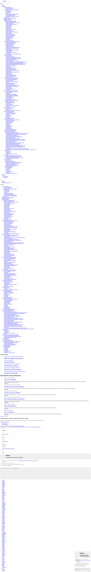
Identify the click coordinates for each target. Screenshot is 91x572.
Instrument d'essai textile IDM (8, 343)
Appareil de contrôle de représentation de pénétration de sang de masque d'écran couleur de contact (21, 149)
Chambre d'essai (8, 10)
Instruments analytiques (7, 7)
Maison (3, 5)
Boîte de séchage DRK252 (9, 412)
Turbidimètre (8, 117)
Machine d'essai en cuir (9, 160)
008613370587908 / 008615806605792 (8, 448)
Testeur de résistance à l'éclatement (11, 24)
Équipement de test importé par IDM (9, 161)
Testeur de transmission (9, 108)
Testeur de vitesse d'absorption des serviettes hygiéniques (14, 157)
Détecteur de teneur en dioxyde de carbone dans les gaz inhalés (13, 326)
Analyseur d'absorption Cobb (8, 216)
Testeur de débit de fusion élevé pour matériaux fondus (14, 136)
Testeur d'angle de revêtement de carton (10, 211)
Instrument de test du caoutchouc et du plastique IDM (14, 162)
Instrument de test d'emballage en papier (10, 20)
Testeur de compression (9, 23)
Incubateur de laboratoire (4, 426)
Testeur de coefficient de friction (11, 29)
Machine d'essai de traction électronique (12, 81)
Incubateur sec (10, 426)
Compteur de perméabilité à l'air (11, 34)
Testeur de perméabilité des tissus (11, 59)
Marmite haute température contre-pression (12, 48)
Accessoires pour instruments (8, 297)
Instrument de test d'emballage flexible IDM (12, 163)
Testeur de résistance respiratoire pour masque (11, 315)
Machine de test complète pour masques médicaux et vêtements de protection (17, 133)
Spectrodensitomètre (9, 125)
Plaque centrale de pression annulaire (11, 153)
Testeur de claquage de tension (8, 286)
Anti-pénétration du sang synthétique (9, 314)
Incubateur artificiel (37, 426)
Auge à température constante (10, 15)
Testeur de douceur (9, 30)
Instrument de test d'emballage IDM (11, 165)
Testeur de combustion (9, 80)
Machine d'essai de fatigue (10, 46)
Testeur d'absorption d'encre (10, 120)
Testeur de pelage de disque (10, 43)
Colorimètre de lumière (7, 291)
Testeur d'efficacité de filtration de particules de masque (14, 146)
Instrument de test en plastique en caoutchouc (9, 257)
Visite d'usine (6, 176)
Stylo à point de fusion (9, 171)
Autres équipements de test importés (11, 173)
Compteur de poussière (9, 36)
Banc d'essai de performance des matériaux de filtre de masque (15, 139)
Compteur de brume (9, 51)
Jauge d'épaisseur (8, 67)
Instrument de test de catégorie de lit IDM (12, 164)
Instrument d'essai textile (6, 234)
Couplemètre (8, 53)
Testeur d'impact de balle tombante (11, 94)
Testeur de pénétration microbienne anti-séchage (13, 143)
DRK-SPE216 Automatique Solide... (11, 373)
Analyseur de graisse (7, 188)
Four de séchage (8, 12)
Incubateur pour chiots (21, 426)
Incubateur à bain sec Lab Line (29, 426)
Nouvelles (3, 174)
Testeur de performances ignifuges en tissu (12, 132)
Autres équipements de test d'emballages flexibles (13, 54)
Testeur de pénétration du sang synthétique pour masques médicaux (16, 134)
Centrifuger (7, 109)
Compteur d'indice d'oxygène (10, 102)
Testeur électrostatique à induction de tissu (10, 235)
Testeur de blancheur (9, 33)
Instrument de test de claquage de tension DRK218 (14, 386)
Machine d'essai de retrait (10, 74)
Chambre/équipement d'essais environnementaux (11, 9)
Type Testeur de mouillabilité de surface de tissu (13, 57)
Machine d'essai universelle (10, 101)
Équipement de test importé (8, 166)
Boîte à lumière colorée (9, 38)
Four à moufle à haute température (11, 79)
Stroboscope (8, 124)
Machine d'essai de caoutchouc (10, 84)
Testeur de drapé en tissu (8, 241)
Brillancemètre (8, 127)
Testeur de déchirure (9, 25)
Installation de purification (8, 19)
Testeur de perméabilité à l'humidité (11, 68)
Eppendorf (7, 169)
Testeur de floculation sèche (10, 56)
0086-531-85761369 (5, 424)
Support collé (6, 332)
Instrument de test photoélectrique (9, 111)
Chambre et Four (6, 17)
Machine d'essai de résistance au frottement (12, 119)
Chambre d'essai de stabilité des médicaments (13, 110)
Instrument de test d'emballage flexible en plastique (11, 41)
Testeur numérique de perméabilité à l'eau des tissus (13, 58)
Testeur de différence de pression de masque (12, 138)
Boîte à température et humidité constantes (12, 105)
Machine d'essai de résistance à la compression (13, 22)
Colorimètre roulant (9, 126)
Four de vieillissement (9, 104)
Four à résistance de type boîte (10, 14)
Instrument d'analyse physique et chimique (12, 16)
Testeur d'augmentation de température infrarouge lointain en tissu (16, 63)
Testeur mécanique (9, 55)
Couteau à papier (8, 152)
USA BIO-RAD (8, 168)
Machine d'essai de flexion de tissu (11, 65)
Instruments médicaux (7, 107)
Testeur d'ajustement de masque (10, 137)
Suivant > (2, 416)
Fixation (7, 154)
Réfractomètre (8, 116)
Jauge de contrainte (9, 115)
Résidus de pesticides (5, 199)
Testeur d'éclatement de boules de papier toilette (13, 156)
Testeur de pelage (8, 28)
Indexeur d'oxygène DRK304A (10, 379)
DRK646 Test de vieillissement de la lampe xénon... (14, 358)
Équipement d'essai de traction (10, 42)
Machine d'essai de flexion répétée (11, 130)
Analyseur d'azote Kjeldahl (8, 187)
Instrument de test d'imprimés (8, 118)
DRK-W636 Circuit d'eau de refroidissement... (13, 369)
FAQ (3, 175)
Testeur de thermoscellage (10, 97)
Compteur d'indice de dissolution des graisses (13, 47)
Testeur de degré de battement (10, 35)
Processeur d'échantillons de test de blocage (12, 144)
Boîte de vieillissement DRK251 (10, 405)
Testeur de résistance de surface (9, 268)
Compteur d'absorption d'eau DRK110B (12, 392)
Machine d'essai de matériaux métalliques (8, 309)
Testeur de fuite (8, 147)
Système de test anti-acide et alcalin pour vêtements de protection (15, 145)
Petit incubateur (15, 426)
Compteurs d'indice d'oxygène (10, 66)
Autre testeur (8, 89)
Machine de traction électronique (11, 21)
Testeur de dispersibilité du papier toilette (10, 337)
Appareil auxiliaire (7, 150)
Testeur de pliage (8, 27)
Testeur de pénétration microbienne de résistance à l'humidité (15, 142)
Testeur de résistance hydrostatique (11, 75)
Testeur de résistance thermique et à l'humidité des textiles (14, 62)
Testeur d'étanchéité (9, 50)
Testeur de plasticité (9, 88)
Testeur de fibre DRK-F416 (9, 362)
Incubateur (7, 13)
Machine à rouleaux (9, 123)
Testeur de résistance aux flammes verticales (10, 251)
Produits (3, 6)
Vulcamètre (7, 82)
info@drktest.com (5, 423)
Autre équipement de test (6, 338)
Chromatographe (8, 11)
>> (4, 416)
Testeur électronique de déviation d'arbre (12, 95)
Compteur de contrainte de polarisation (10, 274)
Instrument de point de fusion (10, 113)
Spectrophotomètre (9, 128)
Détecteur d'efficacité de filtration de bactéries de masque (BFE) (15, 140)
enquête (5, 383)
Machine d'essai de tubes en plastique (11, 86)
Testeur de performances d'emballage (11, 91)
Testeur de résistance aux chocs (10, 99)
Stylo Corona (6, 349)
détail (7, 383)
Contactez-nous (4, 177)
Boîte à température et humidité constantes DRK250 (14, 398)
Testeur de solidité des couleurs (10, 69)
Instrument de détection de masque (9, 131)
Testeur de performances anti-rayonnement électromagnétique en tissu (16, 61)
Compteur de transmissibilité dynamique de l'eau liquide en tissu (15, 64)
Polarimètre (7, 114)
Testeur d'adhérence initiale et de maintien (12, 49)
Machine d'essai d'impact (10, 44)
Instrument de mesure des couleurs (11, 76)
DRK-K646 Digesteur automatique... (11, 365)
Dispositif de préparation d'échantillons (10, 18)
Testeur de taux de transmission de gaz (12, 52)
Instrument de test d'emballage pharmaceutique (11, 90)
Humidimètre (8, 39)
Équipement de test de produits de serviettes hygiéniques (12, 155)
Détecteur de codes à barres (10, 129)
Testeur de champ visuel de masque (9, 320)
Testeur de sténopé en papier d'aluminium (12, 100)
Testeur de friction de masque (10, 141)
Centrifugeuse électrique (9, 40)
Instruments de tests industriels (6, 182)
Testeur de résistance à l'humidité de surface (12, 70)
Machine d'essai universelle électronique (12, 78)
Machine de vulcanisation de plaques (9, 262)
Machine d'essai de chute (8, 210)
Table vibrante (8, 159)
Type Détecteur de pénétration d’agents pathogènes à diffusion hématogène (17, 148)
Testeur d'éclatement (9, 96)
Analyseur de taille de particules (9, 292)
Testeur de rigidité (8, 32)
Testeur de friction (8, 72)
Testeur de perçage (9, 26)
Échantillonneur (8, 151)
